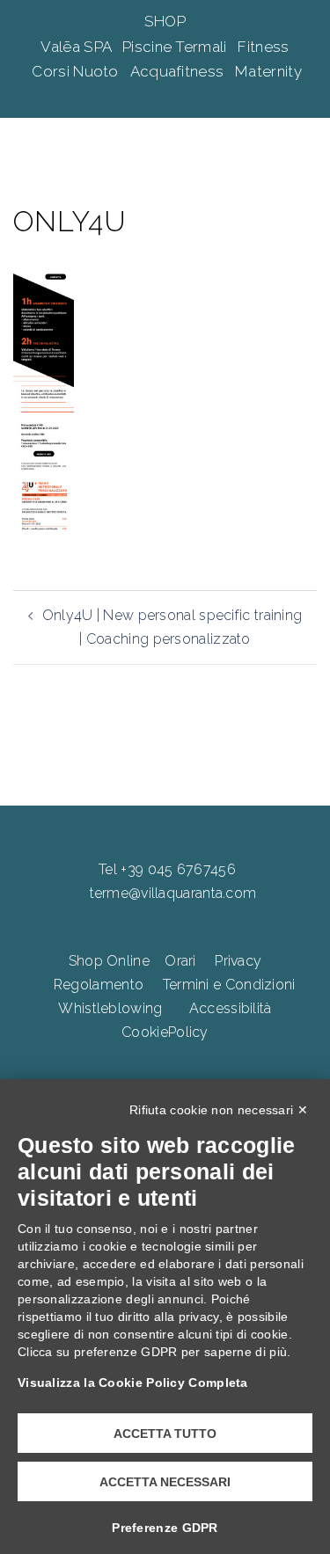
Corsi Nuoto (77, 71)
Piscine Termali (176, 46)
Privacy (238, 960)
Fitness (263, 46)
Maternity (268, 71)
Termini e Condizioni (229, 984)
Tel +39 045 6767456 (167, 869)
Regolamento (98, 984)
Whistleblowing (110, 1008)
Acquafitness (179, 71)
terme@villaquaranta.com (173, 893)
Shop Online (109, 960)
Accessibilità (230, 1008)
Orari (180, 960)
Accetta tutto (165, 1433)
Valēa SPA (77, 46)
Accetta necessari (165, 1482)
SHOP (165, 21)
